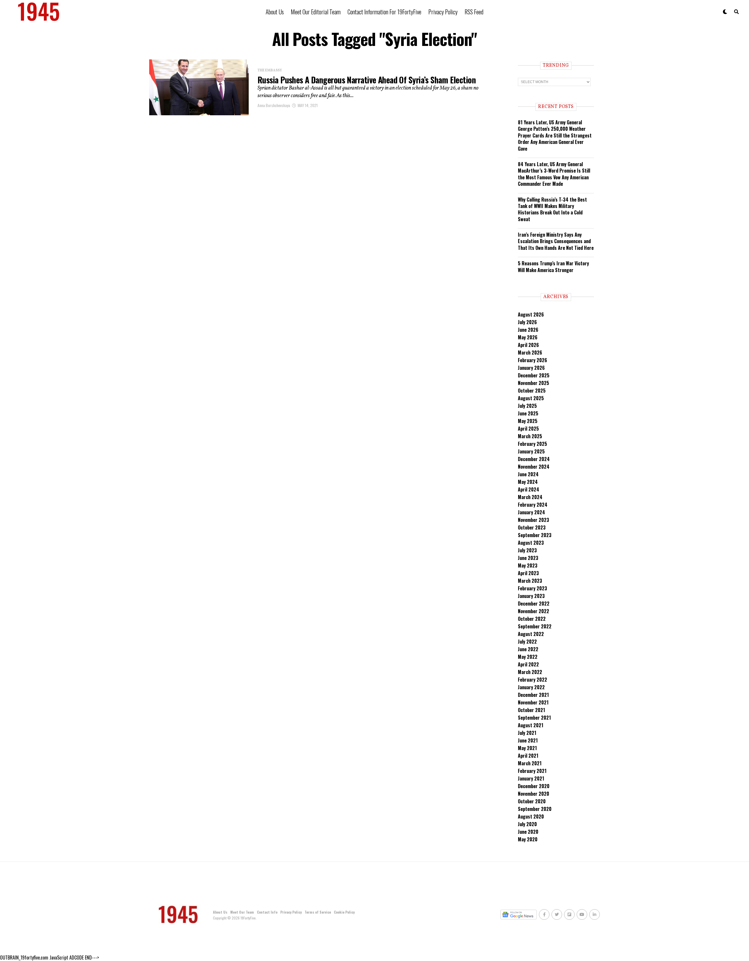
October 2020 (532, 801)
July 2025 (527, 405)
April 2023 (528, 573)
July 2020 (527, 824)
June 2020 (528, 831)
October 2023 (532, 527)
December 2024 (534, 459)
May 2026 (527, 337)
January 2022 (531, 687)
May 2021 (527, 748)
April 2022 (528, 664)
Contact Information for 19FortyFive (384, 11)
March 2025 (530, 436)
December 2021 (533, 694)
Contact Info (267, 912)
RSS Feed (474, 11)
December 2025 (533, 375)
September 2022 (535, 626)
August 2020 (531, 816)
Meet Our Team (242, 912)
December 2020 (533, 786)
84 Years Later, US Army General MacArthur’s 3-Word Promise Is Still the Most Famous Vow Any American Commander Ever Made (554, 174)
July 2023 (527, 550)
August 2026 (531, 314)
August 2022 (531, 633)
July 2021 (527, 732)
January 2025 (531, 451)
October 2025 (532, 390)
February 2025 (532, 443)
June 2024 (528, 474)
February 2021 (532, 770)
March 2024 (530, 497)
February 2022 (532, 679)
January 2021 (531, 778)
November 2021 (533, 702)
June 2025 (528, 413)
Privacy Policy (443, 11)
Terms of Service (318, 912)
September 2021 (534, 717)
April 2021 (528, 755)
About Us (275, 11)
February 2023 (532, 588)
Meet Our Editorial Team (316, 11)
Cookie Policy (344, 912)
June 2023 (528, 557)
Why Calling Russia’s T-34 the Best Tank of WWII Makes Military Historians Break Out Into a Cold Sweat (552, 209)
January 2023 (531, 595)
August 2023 (531, 542)
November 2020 (533, 793)
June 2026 (528, 329)
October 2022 (532, 618)
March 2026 (530, 352)
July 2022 (527, 641)
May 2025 (527, 420)
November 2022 (533, 611)
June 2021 (528, 740)
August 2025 (531, 398)
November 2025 (533, 382)
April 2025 (528, 428)
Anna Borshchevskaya (273, 105)
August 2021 (530, 725)
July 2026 (527, 322)
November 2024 (533, 466)
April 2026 (528, 344)
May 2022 (527, 656)
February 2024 (532, 504)
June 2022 (528, 649)
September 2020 (535, 808)
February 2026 (532, 360)
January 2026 (531, 367)
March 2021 (530, 763)
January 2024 (531, 512)
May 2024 (528, 481)
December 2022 (533, 603)
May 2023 (527, 565)
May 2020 (527, 839)
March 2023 (530, 580)
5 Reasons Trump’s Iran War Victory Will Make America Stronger (553, 266)
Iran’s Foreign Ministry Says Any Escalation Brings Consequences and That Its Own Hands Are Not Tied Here (556, 241)
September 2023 (535, 535)
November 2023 (533, 519)
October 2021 (531, 710)
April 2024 (528, 489)
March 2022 (530, 671)
